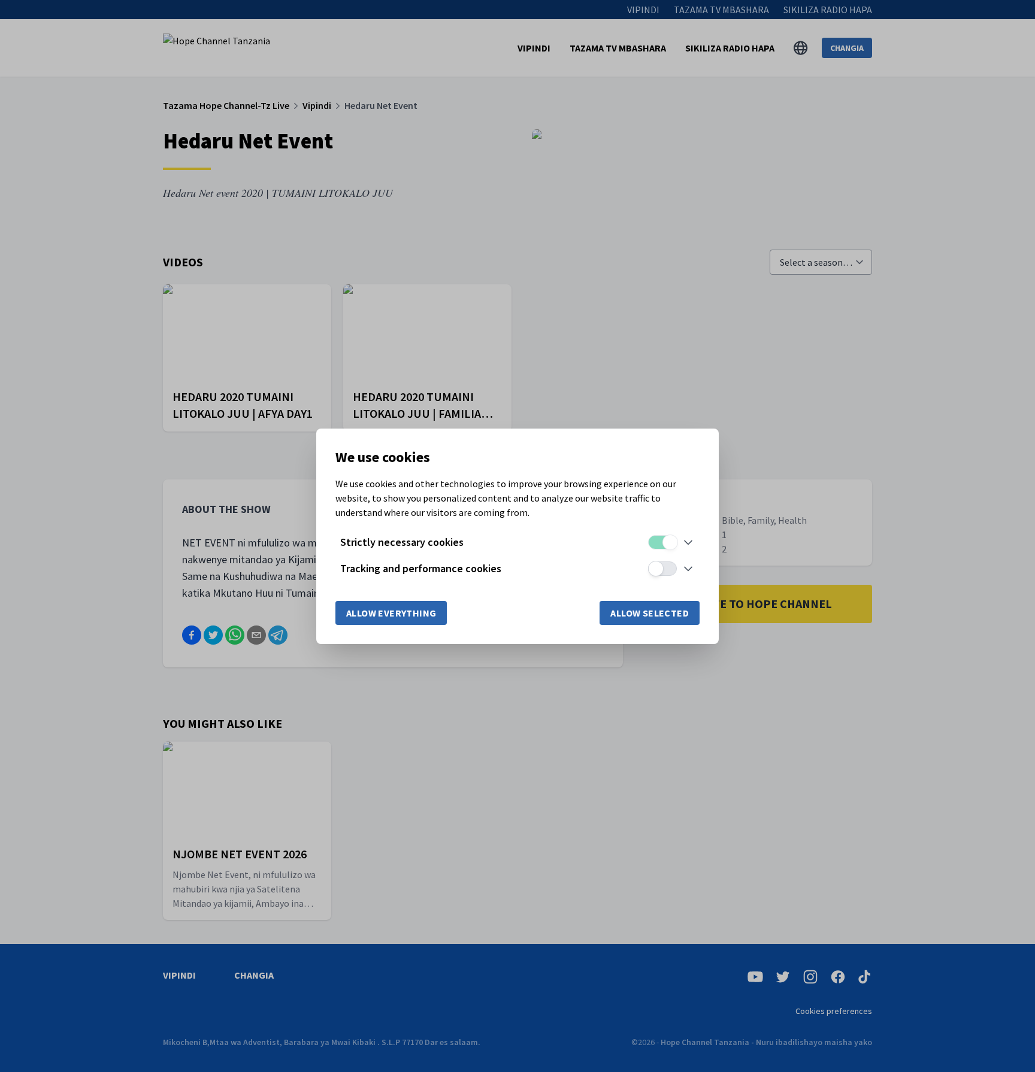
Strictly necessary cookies (402, 542)
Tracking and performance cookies (420, 568)
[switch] (662, 542)
